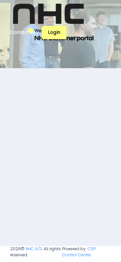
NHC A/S (34, 249)
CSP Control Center (79, 252)
